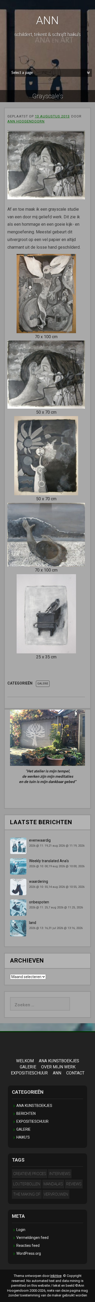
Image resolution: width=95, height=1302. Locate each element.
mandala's (53, 1184)
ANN (47, 20)
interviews (59, 1174)
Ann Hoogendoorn (26, 121)
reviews (73, 1184)
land (32, 923)
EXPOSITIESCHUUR (29, 1072)
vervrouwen (56, 1194)
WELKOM (25, 1060)
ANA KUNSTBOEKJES (59, 1060)
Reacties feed (28, 1245)
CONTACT (75, 1072)
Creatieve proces (29, 1174)
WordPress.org (28, 1253)
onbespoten (39, 902)
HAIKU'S (23, 1137)
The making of (26, 1194)
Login (20, 1230)
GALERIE (42, 683)
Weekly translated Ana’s (49, 861)
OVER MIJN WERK (58, 1066)
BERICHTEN (26, 1113)
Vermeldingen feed (32, 1237)
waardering (38, 881)
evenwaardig (40, 840)
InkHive (55, 1276)
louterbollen (26, 1184)
